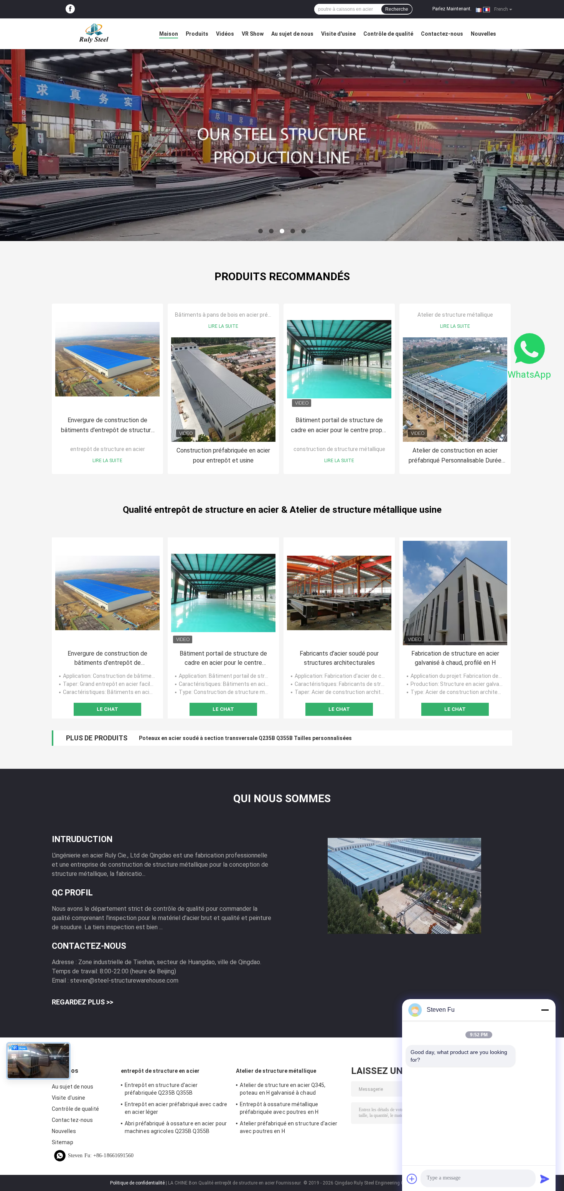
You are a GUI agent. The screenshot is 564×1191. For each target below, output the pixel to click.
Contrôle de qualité (388, 34)
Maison (168, 34)
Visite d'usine (338, 34)
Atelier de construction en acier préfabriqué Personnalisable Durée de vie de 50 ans (455, 456)
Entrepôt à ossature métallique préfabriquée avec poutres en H (279, 1108)
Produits (197, 34)
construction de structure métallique (339, 449)
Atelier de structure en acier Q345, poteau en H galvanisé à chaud (283, 1089)
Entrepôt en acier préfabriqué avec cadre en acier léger (176, 1108)
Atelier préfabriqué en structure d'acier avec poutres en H (288, 1127)
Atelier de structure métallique (455, 315)
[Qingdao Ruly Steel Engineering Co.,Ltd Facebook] (70, 9)
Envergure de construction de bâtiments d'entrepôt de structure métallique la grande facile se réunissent (107, 425)
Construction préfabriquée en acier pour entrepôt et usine (223, 455)
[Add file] (412, 1178)
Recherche (396, 9)
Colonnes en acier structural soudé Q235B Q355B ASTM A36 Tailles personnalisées (245, 738)
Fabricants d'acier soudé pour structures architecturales (339, 658)
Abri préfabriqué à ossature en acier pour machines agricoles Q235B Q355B (176, 1127)
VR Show (253, 34)
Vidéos (225, 34)
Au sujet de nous (292, 34)
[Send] (545, 1178)
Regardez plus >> (82, 1002)
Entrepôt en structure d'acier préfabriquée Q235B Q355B (161, 1089)
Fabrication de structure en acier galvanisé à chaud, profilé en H (455, 658)
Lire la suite (107, 460)
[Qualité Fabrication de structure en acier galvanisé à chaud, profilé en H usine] (455, 593)
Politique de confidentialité (137, 1183)
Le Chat (107, 709)
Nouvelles (483, 34)
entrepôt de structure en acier (107, 449)
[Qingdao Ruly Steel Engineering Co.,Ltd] (94, 33)
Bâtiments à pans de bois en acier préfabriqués (233, 315)
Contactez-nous (442, 34)
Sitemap (62, 1142)
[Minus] (544, 1009)
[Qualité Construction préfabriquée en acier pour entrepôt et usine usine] (223, 389)
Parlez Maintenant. (452, 9)
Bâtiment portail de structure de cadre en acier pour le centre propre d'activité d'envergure (339, 425)
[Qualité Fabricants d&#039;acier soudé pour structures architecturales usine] (339, 593)
